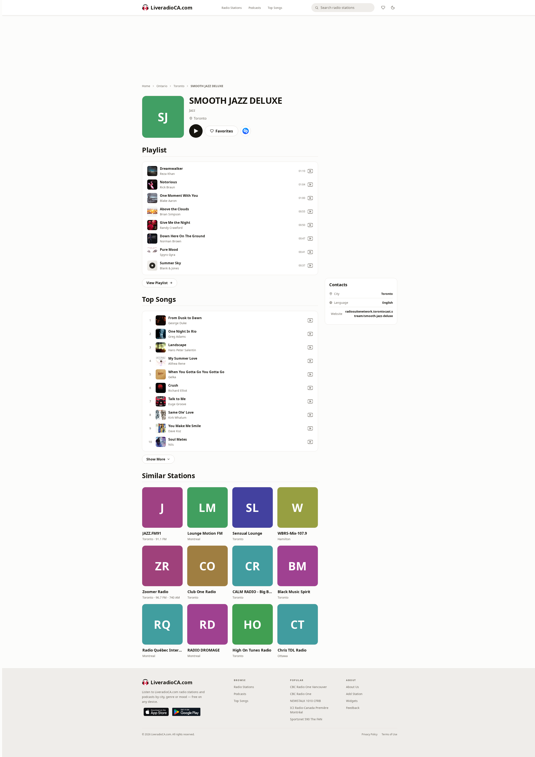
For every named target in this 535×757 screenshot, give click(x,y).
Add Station (354, 694)
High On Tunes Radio (252, 650)
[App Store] (156, 712)
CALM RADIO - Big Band (253, 591)
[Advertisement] (269, 50)
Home (146, 86)
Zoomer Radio (155, 591)
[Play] (196, 131)
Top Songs (275, 8)
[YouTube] (310, 171)
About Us (352, 687)
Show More (155, 459)
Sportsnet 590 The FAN (306, 719)
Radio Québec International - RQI (162, 650)
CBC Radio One (300, 694)
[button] (162, 507)
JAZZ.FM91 (151, 533)
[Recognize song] (245, 131)
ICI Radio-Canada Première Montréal (309, 710)
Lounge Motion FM (205, 533)
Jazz (192, 110)
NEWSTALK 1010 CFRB (305, 701)
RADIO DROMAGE (203, 650)
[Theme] (392, 7)
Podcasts (255, 8)
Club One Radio (201, 591)
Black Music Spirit (294, 591)
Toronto (179, 86)
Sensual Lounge (247, 533)
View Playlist (157, 283)
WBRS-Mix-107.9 (292, 533)
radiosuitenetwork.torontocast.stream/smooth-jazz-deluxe (369, 313)
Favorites (224, 131)
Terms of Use (389, 734)
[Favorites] (383, 7)
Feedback (352, 708)
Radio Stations (232, 8)
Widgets (352, 701)
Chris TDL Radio (292, 650)
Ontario (161, 86)
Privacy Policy (369, 734)
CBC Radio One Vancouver (308, 687)
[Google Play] (186, 712)
